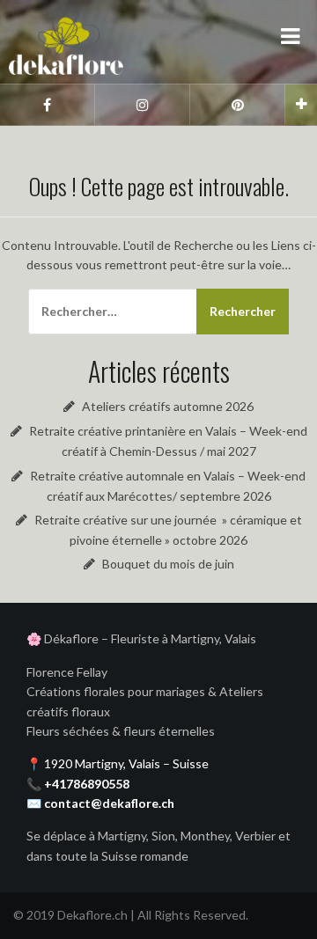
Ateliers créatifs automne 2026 (168, 406)
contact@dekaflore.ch (109, 803)
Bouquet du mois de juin (168, 563)
